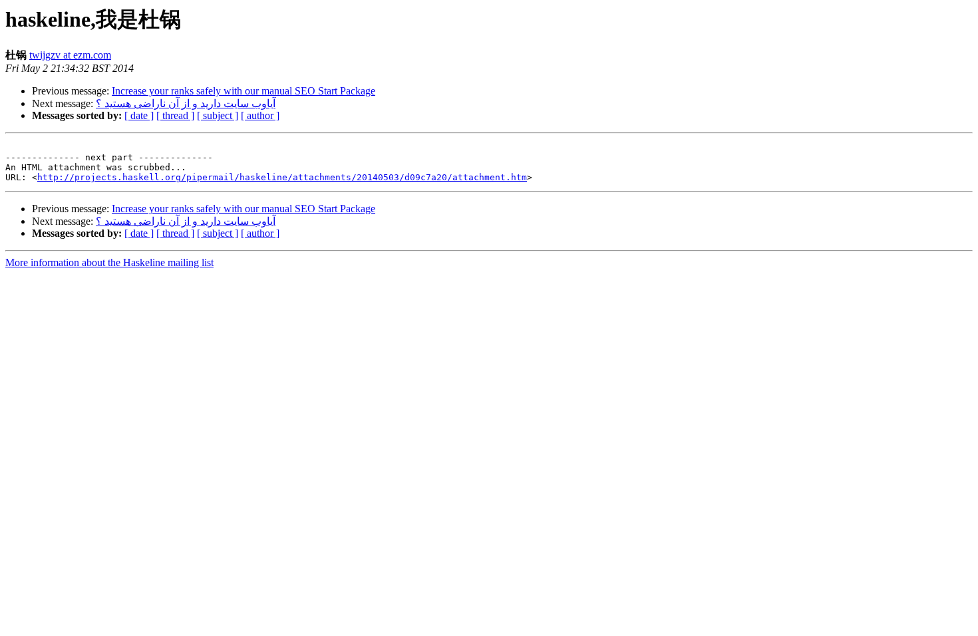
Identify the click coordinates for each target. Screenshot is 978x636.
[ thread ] (175, 115)
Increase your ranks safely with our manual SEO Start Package (243, 90)
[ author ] (260, 115)
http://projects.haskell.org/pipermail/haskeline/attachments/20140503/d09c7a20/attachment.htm (282, 177)
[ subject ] (217, 115)
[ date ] (139, 115)
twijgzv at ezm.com (70, 55)
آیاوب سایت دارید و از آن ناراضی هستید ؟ (185, 103)
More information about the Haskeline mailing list (109, 262)
